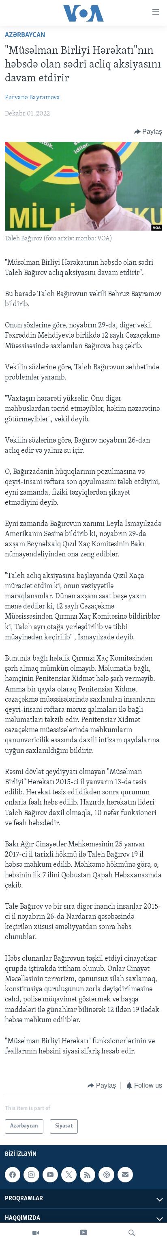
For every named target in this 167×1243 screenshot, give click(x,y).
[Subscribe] (125, 1174)
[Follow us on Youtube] (50, 1174)
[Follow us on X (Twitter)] (69, 1174)
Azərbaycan (25, 35)
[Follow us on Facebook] (12, 1174)
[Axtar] (132, 1233)
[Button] (148, 131)
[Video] (36, 1233)
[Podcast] (106, 1174)
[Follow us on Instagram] (31, 1174)
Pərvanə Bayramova (32, 97)
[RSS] (87, 1174)
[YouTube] (83, 1233)
